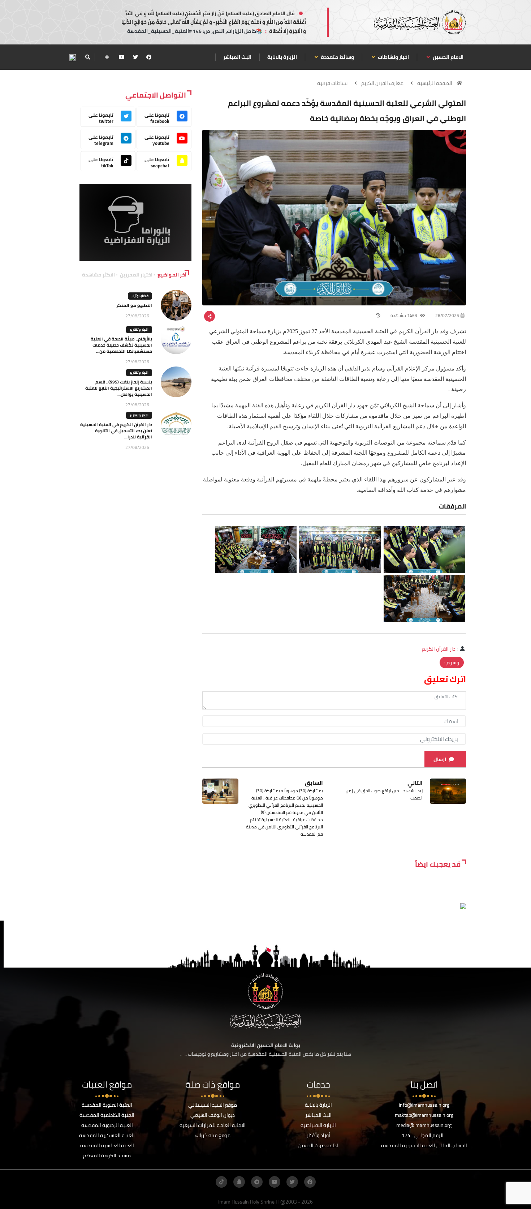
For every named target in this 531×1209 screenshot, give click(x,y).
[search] (88, 57)
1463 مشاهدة (404, 315)
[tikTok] (221, 1182)
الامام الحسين (447, 57)
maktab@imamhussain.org (424, 1115)
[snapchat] (239, 1182)
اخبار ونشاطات (393, 57)
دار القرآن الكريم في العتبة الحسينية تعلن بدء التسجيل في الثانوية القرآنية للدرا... (116, 430)
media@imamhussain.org (424, 1125)
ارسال (439, 759)
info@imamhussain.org (424, 1105)
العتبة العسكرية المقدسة (107, 1135)
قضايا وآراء (139, 295)
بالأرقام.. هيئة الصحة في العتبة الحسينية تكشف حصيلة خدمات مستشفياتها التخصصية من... (121, 345)
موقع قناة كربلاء (212, 1135)
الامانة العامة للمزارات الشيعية (213, 1125)
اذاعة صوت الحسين (318, 1145)
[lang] (72, 57)
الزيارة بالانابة (282, 57)
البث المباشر (237, 57)
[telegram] (257, 1182)
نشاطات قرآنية (332, 83)
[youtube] (121, 57)
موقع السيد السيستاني (212, 1105)
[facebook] (149, 57)
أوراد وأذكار (318, 1135)
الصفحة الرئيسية (434, 83)
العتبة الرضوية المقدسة (107, 1125)
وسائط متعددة (337, 57)
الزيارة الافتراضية (318, 1125)
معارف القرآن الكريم (382, 83)
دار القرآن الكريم (439, 648)
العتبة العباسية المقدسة (107, 1145)
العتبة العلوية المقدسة (107, 1105)
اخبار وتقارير (139, 329)
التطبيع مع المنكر (134, 305)
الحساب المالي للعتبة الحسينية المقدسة (424, 1145)
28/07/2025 (447, 315)
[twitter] (135, 57)
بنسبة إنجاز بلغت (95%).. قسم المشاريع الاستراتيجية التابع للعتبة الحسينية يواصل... (118, 388)
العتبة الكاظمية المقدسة (106, 1115)
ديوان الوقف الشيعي (212, 1115)
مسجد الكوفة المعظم (107, 1155)
